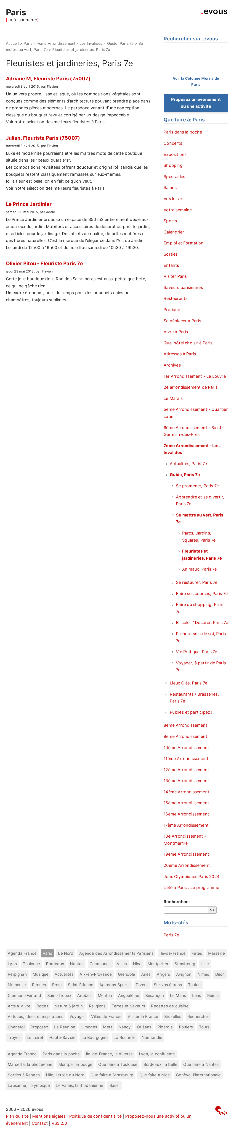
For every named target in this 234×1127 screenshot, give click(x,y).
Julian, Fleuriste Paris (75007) (43, 138)
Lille (205, 963)
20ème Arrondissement (187, 865)
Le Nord (65, 953)
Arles (146, 974)
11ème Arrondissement (186, 758)
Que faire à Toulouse (117, 1064)
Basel (114, 1085)
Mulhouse (17, 984)
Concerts (173, 143)
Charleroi (16, 1027)
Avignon (183, 974)
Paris (16, 12)
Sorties (171, 254)
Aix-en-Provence (96, 974)
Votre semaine (178, 209)
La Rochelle (125, 1037)
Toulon (194, 984)
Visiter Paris (175, 276)
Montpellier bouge (75, 1064)
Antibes (84, 995)
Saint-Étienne (80, 984)
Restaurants (175, 298)
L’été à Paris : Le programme (191, 887)
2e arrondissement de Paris (191, 387)
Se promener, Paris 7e (197, 485)
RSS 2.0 (59, 1123)
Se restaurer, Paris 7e (196, 582)
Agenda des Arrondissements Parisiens (116, 953)
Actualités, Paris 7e (188, 463)
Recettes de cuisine (169, 1006)
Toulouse (31, 963)
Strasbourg (185, 963)
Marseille (216, 953)
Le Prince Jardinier (29, 204)
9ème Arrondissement (185, 736)
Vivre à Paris (176, 331)
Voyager (77, 1016)
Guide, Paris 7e (120, 43)
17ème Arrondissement (186, 825)
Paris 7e (171, 935)
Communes (100, 963)
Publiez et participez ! (191, 712)
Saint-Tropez (59, 995)
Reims (213, 995)
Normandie (152, 1037)
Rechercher (198, 1016)
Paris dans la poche (183, 132)
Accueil (12, 43)
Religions (97, 1006)
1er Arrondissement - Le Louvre (195, 376)
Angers (163, 974)
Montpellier (158, 963)
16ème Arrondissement (186, 814)
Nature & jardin (68, 1006)
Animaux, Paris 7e (199, 569)
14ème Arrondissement (186, 791)
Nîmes (203, 974)
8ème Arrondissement (185, 725)
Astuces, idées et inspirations (35, 1016)
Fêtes (197, 953)
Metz (107, 1027)
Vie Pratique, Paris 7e (196, 651)
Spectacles (174, 176)
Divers (142, 984)
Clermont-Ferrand (24, 995)
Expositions (175, 154)
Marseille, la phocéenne (30, 1064)
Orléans (144, 1027)
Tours (204, 1027)
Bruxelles (172, 1016)
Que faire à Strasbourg (111, 1074)
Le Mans (178, 995)
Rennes (39, 984)
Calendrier (174, 232)
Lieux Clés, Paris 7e (188, 683)
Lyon (12, 963)
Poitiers (186, 1027)
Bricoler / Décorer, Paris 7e (202, 622)
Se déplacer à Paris (182, 320)
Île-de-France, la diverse (109, 1053)
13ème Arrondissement (186, 780)
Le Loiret (35, 1037)
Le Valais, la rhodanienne (79, 1085)
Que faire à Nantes (201, 1064)
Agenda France (22, 953)
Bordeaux (55, 963)
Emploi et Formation (183, 243)
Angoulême (128, 995)
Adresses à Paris (180, 353)
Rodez (42, 1006)
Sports (170, 220)
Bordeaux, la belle (160, 1064)
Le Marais (173, 398)
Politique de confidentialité (95, 1116)
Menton (105, 995)
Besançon (154, 995)
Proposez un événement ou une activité (196, 103)
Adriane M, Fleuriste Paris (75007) (48, 78)
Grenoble (126, 974)
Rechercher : (177, 901)
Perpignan (17, 974)
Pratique (172, 309)
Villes (122, 963)
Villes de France (106, 1016)
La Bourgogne (95, 1037)
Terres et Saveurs (128, 1006)
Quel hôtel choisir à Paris (188, 343)
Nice (137, 963)
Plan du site (17, 1116)
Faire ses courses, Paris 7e (202, 593)
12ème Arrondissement (186, 769)
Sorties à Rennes (24, 1074)
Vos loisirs (173, 198)
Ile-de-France (173, 953)
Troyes (14, 1037)
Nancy (125, 1027)
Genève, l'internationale (198, 1074)
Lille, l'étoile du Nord (65, 1074)
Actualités (64, 974)
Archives (172, 365)
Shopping (173, 165)
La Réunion (64, 1027)
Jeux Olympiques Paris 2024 (192, 876)
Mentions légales (48, 1116)
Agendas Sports (114, 984)
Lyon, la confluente (157, 1053)
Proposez (39, 1027)
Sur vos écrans (168, 984)
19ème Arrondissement (186, 854)
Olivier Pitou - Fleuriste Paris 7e (44, 263)
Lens (196, 995)
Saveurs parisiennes (183, 287)
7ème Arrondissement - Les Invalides (69, 43)
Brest (57, 984)
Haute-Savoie (62, 1037)
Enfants (171, 265)
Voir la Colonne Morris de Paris (196, 81)
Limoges (89, 1027)
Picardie (165, 1027)
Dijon (220, 974)
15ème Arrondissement (186, 802)
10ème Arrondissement (186, 747)
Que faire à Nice (154, 1074)
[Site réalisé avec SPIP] (221, 1111)
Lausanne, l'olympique (29, 1085)
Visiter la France (143, 1016)
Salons (170, 187)
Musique (40, 974)
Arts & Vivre (19, 1006)
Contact (40, 1123)
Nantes (76, 963)
